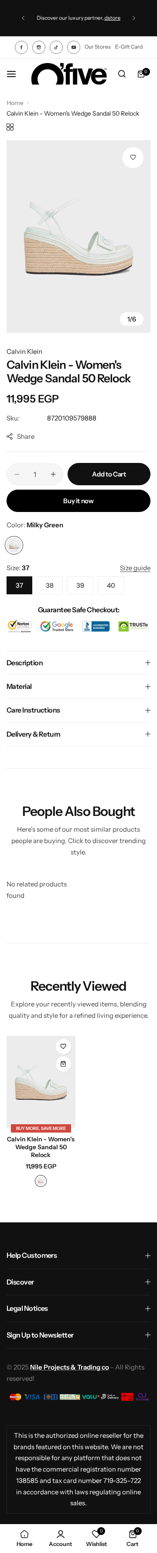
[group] (78, 236)
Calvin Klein (24, 351)
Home (15, 103)
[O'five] (69, 74)
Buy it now (78, 501)
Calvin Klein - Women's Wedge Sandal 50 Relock (41, 1147)
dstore (112, 17)
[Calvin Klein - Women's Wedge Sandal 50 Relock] (41, 1082)
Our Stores (98, 46)
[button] (23, 18)
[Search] (121, 74)
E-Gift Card (129, 46)
